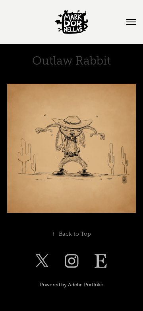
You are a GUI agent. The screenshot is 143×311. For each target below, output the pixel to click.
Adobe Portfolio (85, 284)
